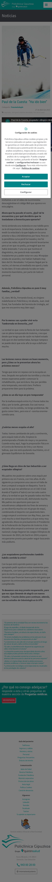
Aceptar (26, 176)
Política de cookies (30, 168)
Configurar (26, 192)
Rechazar (26, 184)
